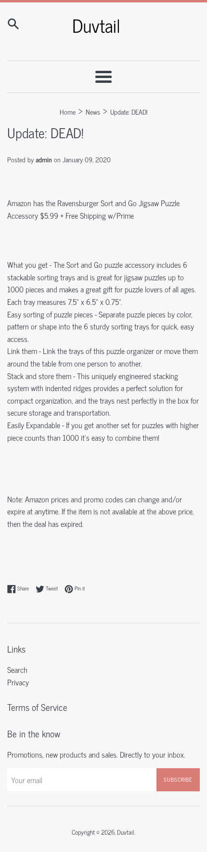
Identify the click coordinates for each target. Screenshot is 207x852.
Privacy (18, 682)
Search (17, 669)
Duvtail (125, 832)
